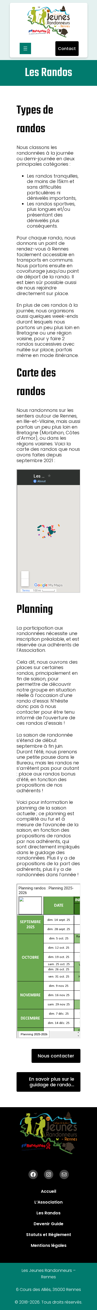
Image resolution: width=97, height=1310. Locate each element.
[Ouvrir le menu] (25, 48)
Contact (67, 49)
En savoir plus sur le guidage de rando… (51, 1082)
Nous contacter (56, 1056)
